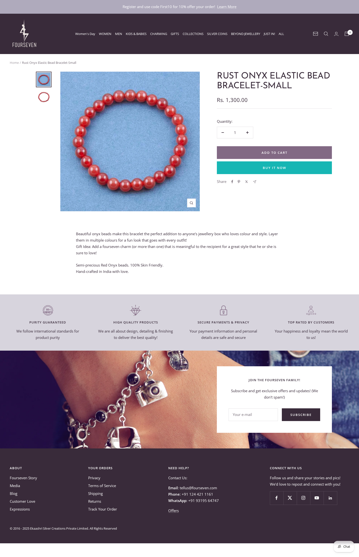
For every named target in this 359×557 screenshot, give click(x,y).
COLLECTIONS (193, 34)
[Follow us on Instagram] (303, 498)
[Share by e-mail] (254, 181)
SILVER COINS (217, 34)
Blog (13, 493)
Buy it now (274, 168)
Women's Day (85, 34)
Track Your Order (102, 509)
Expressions (20, 509)
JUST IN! (269, 34)
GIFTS (175, 34)
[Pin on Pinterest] (239, 181)
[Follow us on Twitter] (290, 498)
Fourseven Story (23, 477)
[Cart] (346, 34)
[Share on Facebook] (232, 181)
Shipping (95, 493)
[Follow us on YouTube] (317, 498)
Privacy (94, 477)
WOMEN (105, 34)
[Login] (336, 34)
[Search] (326, 34)
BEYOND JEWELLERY (245, 34)
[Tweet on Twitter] (246, 181)
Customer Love (22, 501)
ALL (281, 34)
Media (15, 485)
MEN (118, 34)
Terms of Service (102, 485)
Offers (173, 510)
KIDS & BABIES (136, 34)
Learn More (226, 6)
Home (14, 62)
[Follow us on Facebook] (276, 498)
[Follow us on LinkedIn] (330, 498)
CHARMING (158, 34)
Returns (94, 501)
